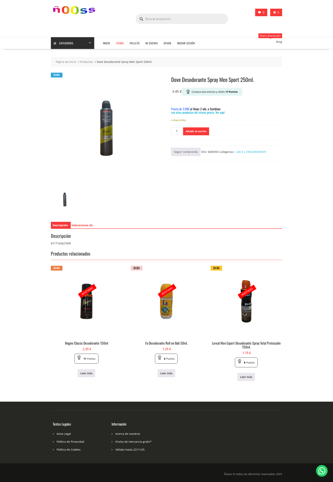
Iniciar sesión (186, 43)
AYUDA (167, 43)
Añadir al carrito (196, 131)
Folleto (135, 43)
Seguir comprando (186, 152)
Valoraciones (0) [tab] (82, 225)
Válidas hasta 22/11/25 (130, 449)
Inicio (106, 43)
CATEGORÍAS (66, 43)
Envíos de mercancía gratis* (133, 441)
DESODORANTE (256, 152)
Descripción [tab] (60, 225)
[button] (322, 471)
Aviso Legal (64, 434)
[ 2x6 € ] (240, 152)
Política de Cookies (69, 449)
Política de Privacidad (70, 441)
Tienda (120, 43)
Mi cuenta (151, 43)
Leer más (86, 373)
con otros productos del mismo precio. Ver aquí (198, 112)
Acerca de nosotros (127, 434)
